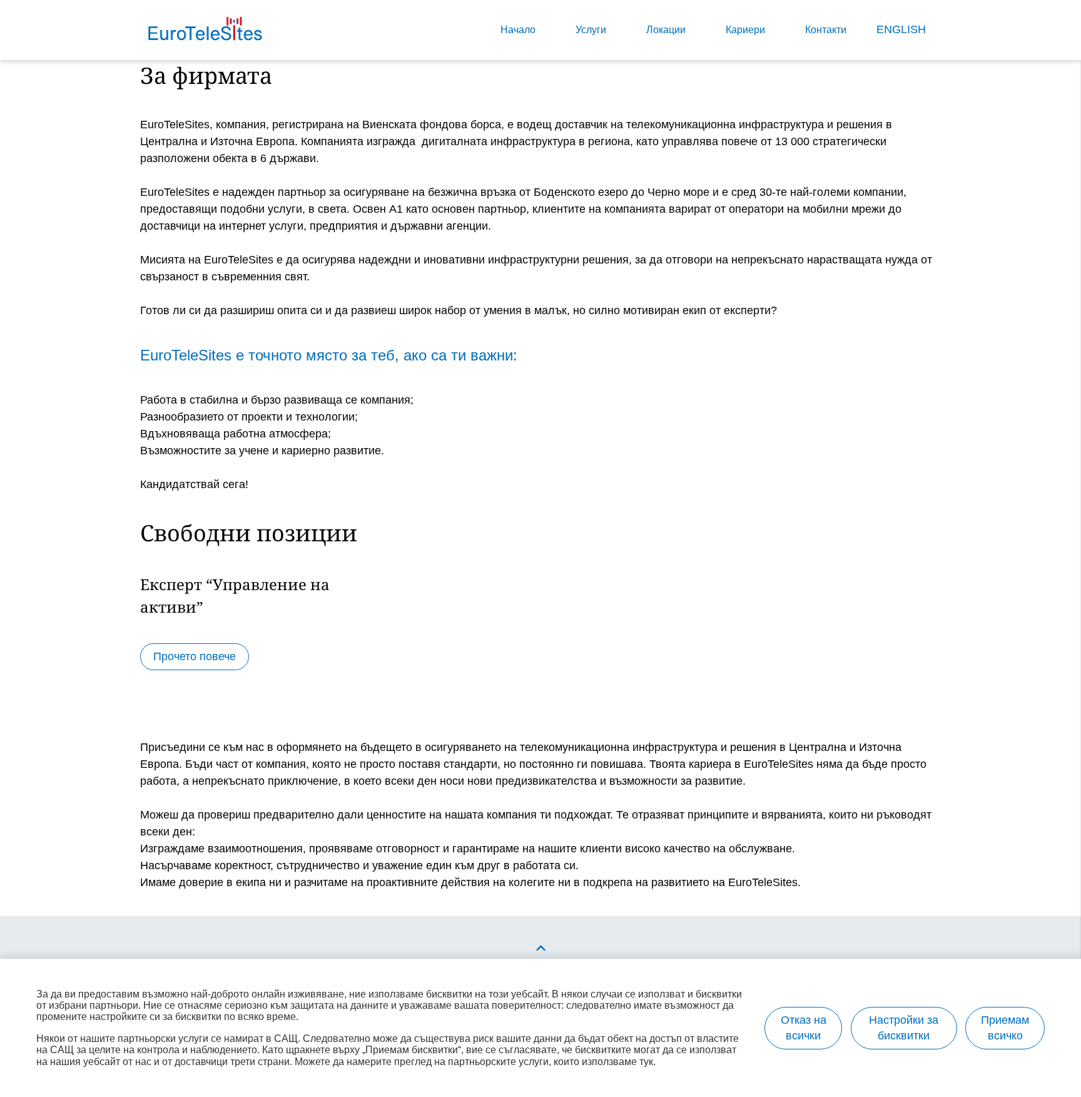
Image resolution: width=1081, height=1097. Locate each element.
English (901, 29)
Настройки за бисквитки (903, 1028)
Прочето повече (194, 656)
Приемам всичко (1005, 1028)
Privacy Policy (327, 387)
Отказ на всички (803, 1028)
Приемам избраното (594, 748)
